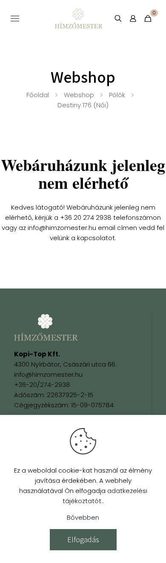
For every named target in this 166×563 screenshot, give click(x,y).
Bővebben (83, 517)
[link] (46, 327)
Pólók (117, 94)
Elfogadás (83, 539)
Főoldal (37, 94)
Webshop (79, 94)
